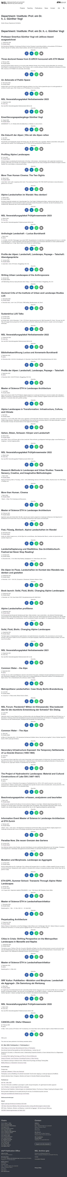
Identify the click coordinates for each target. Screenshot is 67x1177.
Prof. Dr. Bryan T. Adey (6, 1123)
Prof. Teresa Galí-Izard (6, 1130)
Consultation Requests (40, 1159)
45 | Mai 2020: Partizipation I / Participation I (15, 1045)
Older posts (4, 1038)
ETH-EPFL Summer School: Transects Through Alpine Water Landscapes (31, 882)
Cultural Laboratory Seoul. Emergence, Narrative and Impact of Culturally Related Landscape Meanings (25, 1076)
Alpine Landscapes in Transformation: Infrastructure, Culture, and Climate (32, 410)
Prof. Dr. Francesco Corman (7, 1128)
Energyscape (4, 1069)
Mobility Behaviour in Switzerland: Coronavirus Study (13, 1062)
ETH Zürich (60, 2)
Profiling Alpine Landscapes (15, 154)
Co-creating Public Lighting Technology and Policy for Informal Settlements (19, 1056)
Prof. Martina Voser (5, 1146)
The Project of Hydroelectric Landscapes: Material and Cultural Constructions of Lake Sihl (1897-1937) (32, 775)
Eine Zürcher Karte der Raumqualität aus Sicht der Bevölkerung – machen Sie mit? (21, 1050)
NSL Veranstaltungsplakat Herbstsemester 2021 (25, 650)
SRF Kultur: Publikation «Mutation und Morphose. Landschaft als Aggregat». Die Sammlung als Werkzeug (32, 982)
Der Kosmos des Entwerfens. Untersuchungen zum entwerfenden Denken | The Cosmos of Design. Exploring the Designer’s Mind (32, 1089)
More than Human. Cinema (14, 492)
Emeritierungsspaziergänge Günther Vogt (22, 117)
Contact (36, 1157)
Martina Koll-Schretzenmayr (13, 1158)
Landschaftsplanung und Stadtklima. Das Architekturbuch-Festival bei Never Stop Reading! (30, 550)
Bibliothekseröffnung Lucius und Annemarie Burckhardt (29, 352)
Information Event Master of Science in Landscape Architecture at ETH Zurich (33, 820)
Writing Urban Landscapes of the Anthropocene (25, 274)
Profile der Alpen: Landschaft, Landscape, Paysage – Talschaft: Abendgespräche (32, 256)
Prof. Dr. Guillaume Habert (7, 1132)
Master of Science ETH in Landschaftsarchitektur (25, 901)
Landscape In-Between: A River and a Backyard (12, 1071)
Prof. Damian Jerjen (5, 1135)
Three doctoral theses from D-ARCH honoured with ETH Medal (32, 58)
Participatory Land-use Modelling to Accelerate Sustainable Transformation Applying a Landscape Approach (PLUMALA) (29, 1073)
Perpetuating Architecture (14, 919)
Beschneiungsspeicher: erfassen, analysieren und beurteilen (31, 797)
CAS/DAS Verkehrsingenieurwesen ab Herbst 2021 (13, 1110)
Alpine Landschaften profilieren (17, 608)
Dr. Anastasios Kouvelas (6, 1139)
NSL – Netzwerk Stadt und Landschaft (13, 2)
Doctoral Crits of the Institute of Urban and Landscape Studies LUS (32, 294)
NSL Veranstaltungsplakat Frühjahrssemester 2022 (26, 452)
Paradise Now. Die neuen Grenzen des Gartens (24, 840)
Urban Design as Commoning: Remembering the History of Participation (18, 1048)
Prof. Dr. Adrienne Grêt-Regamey (8, 1131)
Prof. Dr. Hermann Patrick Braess (8, 1125)
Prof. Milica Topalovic (6, 1145)
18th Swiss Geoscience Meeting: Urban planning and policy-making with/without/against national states (25, 1106)
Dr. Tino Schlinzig (5, 1143)
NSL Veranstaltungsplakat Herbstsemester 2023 (25, 99)
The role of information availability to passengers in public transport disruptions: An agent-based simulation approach (28, 1084)
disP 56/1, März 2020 (6, 1082)
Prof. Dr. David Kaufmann (6, 1136)
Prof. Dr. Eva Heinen (5, 1134)
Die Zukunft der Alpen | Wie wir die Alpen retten (25, 134)
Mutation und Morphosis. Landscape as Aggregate (26, 859)
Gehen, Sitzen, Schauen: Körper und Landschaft (25, 432)
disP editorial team (5, 1171)
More (28, 68)
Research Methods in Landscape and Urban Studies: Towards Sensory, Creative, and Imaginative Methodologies (32, 471)
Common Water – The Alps (14, 730)
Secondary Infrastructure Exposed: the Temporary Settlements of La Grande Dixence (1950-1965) (32, 751)
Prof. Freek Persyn (5, 1142)
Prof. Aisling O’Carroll (6, 1140)
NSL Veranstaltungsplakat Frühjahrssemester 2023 (26, 215)
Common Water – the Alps (14, 668)
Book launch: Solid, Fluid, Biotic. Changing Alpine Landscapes (32, 590)
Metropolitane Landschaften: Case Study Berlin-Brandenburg (32, 688)
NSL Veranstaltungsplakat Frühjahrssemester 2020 (26, 1004)
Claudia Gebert (6, 44)
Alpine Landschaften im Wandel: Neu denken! (24, 194)
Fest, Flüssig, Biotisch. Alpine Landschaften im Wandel (29, 529)
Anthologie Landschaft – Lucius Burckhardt (23, 233)
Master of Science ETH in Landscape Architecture (26, 388)
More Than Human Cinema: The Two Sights (23, 175)
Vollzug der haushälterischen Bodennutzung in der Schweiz (15, 1093)
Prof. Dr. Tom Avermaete (6, 1124)
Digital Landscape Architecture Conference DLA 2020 (13, 1103)
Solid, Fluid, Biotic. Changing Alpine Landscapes (25, 629)
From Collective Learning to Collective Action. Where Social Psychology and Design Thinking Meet (24, 1060)
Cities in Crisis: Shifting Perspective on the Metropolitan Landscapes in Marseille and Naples (29, 940)
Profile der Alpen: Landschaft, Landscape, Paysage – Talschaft (32, 370)
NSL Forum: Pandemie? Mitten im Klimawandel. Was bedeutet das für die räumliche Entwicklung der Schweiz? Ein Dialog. (32, 708)
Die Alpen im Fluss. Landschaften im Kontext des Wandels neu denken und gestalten (32, 571)
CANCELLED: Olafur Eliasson (16, 1021)
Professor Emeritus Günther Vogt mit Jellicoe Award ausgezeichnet (27, 38)
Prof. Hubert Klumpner (6, 1138)
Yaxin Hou (5, 103)
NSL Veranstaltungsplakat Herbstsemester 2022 (25, 334)
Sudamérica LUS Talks (12, 313)
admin (4, 238)
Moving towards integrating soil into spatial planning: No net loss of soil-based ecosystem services (24, 1091)
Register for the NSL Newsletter (43, 1144)
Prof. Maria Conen (5, 1127)
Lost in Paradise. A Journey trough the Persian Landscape (15, 1087)
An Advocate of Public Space (15, 79)
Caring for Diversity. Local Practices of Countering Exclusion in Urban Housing (19, 1058)
